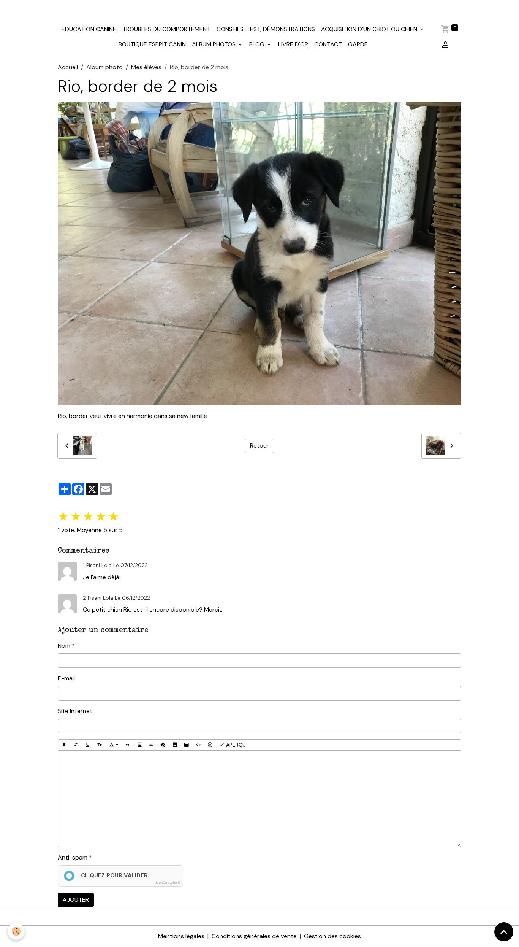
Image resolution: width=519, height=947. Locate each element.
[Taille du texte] (99, 745)
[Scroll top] (503, 931)
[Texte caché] (163, 745)
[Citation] (128, 745)
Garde (358, 44)
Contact (328, 44)
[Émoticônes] (210, 745)
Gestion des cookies (332, 936)
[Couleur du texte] (114, 745)
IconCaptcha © (168, 882)
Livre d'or (293, 44)
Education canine (89, 29)
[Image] (175, 745)
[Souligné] (88, 745)
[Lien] (151, 745)
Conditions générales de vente (254, 936)
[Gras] (64, 745)
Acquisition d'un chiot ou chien (370, 29)
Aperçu (235, 744)
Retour (259, 446)
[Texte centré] (139, 745)
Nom (64, 646)
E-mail (66, 678)
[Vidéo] (186, 745)
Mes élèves (146, 67)
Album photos (214, 44)
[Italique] (76, 745)
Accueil (68, 67)
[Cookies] (16, 931)
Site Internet (75, 711)
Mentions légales (181, 936)
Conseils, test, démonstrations (266, 29)
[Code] (198, 745)
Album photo (104, 67)
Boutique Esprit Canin (152, 44)
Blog (257, 44)
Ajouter (76, 900)
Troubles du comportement (166, 29)
